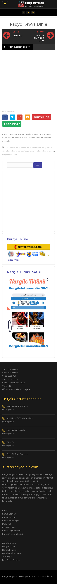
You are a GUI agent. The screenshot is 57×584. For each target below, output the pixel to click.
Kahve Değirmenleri (11, 530)
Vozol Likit (6, 386)
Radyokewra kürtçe (15, 151)
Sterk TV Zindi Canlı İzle (17, 454)
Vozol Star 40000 (9, 372)
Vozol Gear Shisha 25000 (13, 382)
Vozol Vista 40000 (10, 379)
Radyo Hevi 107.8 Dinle (17, 406)
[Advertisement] (28, 79)
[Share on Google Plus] (19, 117)
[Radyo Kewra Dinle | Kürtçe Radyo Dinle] (27, 4)
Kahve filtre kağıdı (10, 520)
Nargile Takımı (8, 546)
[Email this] (27, 117)
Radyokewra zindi (9, 154)
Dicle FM (10, 442)
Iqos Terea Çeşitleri (11, 560)
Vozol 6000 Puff (9, 375)
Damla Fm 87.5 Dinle (16, 430)
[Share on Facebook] (5, 117)
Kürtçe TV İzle (13, 259)
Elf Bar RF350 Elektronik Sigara (16, 389)
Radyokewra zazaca (46, 151)
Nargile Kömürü (9, 550)
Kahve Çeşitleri (9, 513)
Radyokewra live (30, 151)
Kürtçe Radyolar (8, 111)
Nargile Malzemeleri (11, 553)
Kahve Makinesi (9, 517)
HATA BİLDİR (43, 117)
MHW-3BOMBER (9, 527)
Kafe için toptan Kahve (12, 533)
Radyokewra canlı (34, 147)
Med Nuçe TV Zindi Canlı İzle (20, 418)
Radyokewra (21, 147)
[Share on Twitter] (12, 117)
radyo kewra (10, 147)
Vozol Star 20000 (9, 369)
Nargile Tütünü (9, 543)
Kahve (5, 510)
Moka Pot (6, 524)
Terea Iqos (7, 556)
